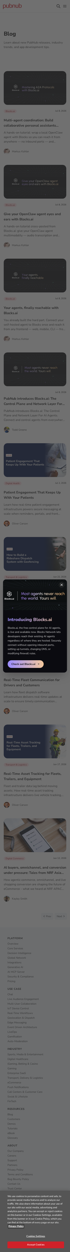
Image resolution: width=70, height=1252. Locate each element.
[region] (35, 1221)
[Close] (62, 585)
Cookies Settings (35, 1236)
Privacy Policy (16, 1226)
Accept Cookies (35, 1244)
